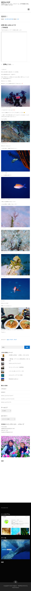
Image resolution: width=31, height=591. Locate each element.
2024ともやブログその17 (15, 363)
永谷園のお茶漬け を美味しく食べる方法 (19, 355)
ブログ (15, 339)
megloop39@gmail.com (7, 432)
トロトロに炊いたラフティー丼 (16, 371)
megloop (5, 2)
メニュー (28, 9)
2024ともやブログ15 (6, 402)
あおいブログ (10, 339)
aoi (18, 19)
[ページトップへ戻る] (15, 582)
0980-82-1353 (4, 430)
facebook (4, 507)
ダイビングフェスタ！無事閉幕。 (17, 367)
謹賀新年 (3, 392)
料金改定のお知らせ (13, 379)
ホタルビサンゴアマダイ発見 (15, 375)
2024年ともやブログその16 (7, 399)
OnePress (20, 585)
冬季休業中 (3, 389)
